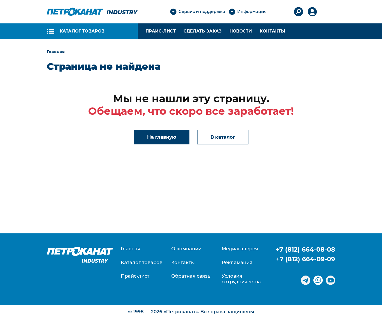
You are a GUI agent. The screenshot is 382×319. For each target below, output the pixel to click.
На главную (161, 137)
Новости (240, 31)
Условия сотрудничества (241, 279)
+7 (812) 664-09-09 (305, 259)
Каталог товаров (141, 262)
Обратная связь (190, 276)
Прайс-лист (135, 276)
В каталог (222, 137)
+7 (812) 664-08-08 (305, 249)
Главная (130, 249)
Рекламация (237, 262)
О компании (186, 249)
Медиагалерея (240, 249)
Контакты (272, 31)
